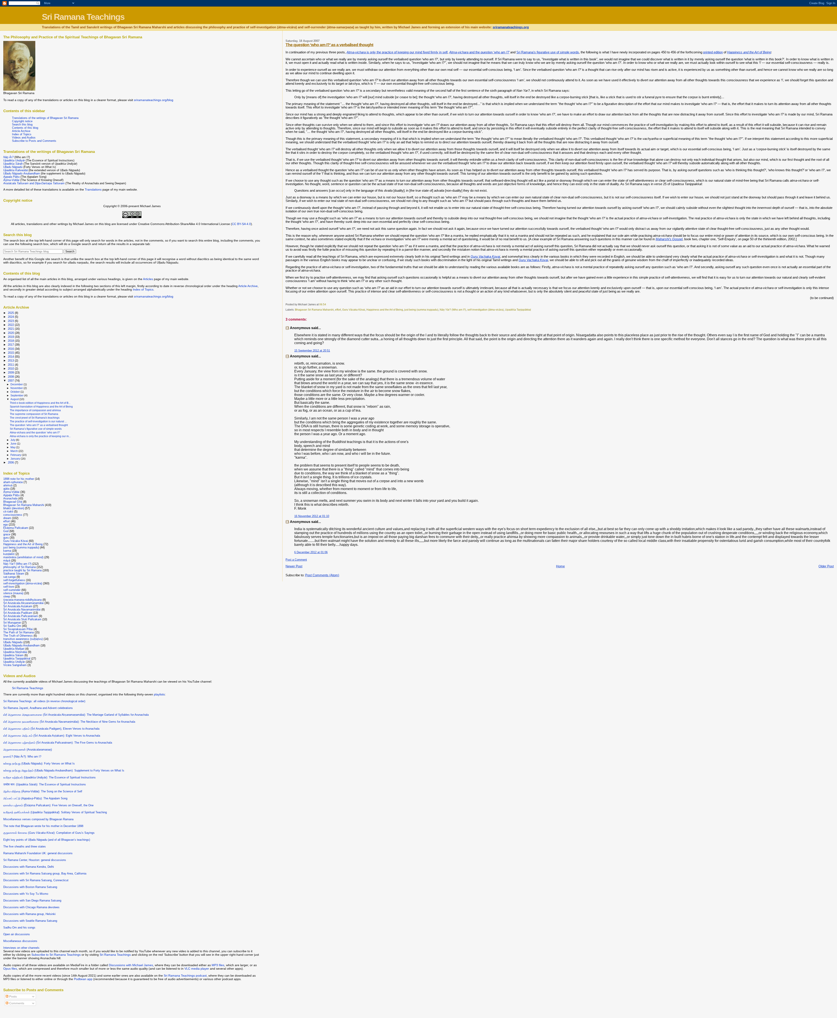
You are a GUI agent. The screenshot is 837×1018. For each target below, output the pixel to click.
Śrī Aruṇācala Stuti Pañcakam (22, 619)
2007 (11, 380)
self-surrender (11, 590)
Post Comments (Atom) (322, 575)
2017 (11, 344)
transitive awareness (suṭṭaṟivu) (23, 639)
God (6, 531)
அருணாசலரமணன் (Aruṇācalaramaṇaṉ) (27, 749)
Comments (16, 1003)
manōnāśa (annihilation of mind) (23, 557)
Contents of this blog (25, 127)
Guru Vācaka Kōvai (353, 309)
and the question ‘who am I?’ (479, 52)
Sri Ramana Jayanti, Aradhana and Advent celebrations (38, 708)
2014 (11, 356)
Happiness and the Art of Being (384, 309)
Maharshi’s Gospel (669, 239)
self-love (8, 586)
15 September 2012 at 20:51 (312, 350)
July (13, 439)
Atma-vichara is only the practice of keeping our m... (40, 436)
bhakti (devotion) (13, 508)
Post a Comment (296, 559)
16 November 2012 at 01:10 (311, 516)
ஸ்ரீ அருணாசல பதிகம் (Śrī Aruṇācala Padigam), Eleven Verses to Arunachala (51, 728)
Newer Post (294, 566)
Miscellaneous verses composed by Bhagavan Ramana (38, 819)
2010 (11, 368)
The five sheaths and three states (24, 846)
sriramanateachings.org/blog (153, 100)
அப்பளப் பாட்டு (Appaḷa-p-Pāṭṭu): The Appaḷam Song (35, 798)
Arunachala (10, 498)
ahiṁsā (7, 485)
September (17, 395)
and (34, 183)
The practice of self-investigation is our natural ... (38, 421)
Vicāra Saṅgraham (15, 665)
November (17, 388)
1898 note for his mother (18, 478)
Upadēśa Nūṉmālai (15, 652)
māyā (6, 560)
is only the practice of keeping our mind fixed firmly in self (397, 52)
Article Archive (21, 131)
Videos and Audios (24, 137)
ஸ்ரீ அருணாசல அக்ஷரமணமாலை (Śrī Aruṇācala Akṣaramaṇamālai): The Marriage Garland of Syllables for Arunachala (76, 714)
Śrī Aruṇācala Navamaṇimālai (22, 609)
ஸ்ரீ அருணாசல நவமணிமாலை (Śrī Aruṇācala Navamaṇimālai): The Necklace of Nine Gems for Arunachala (69, 721)
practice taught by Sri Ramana (22, 570)
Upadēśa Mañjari (13, 648)
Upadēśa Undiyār (14, 661)
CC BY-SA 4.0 (241, 224)
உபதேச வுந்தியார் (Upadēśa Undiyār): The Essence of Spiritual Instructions (49, 777)
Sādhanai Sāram (13, 573)
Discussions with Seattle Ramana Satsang (30, 920)
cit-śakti (8, 511)
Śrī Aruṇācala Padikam (17, 612)
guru (6, 537)
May (13, 447)
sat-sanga (9, 576)
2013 (11, 360)
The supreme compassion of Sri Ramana (34, 414)
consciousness (12, 514)
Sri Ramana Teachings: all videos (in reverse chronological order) (44, 701)
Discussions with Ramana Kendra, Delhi (28, 866)
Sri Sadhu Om (12, 625)
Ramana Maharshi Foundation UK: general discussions (38, 853)
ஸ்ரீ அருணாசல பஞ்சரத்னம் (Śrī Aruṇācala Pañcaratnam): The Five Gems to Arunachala (57, 742)
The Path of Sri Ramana (18, 632)
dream (7, 518)
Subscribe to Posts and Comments (34, 140)
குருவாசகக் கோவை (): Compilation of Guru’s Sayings (49, 832)
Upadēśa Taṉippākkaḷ (518, 309)
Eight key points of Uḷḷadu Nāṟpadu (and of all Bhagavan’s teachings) (46, 839)
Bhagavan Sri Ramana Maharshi (314, 309)
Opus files (10, 968)
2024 (11, 316)
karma (7, 550)
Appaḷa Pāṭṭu (11, 495)
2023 (11, 321)
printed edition (713, 52)
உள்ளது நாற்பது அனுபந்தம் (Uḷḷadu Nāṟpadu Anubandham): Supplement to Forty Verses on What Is (63, 770)
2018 (11, 340)
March (14, 451)
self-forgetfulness (14, 580)
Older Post (826, 566)
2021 (11, 328)
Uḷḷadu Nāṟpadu (12, 642)
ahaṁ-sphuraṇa (13, 482)
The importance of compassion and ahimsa (35, 410)
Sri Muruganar (12, 622)
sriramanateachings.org (511, 27)
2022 (11, 324)
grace (6, 534)
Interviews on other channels (21, 947)
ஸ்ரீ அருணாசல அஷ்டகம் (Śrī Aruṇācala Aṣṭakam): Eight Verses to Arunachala (51, 735)
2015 (11, 352)
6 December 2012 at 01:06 (311, 552)
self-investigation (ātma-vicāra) (485, 309)
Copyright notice (22, 121)
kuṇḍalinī (9, 554)
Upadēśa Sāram (13, 655)
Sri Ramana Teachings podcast (185, 975)
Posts (12, 996)
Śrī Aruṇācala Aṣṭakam (17, 606)
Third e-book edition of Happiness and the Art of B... (40, 402)
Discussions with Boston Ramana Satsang (30, 887)
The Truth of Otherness (18, 635)
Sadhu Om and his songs (19, 927)
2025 (11, 313)
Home (560, 566)
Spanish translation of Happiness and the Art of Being (41, 406)
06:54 (322, 304)
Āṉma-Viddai (11, 492)
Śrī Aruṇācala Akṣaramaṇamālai (23, 603)
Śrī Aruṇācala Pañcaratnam (20, 616)
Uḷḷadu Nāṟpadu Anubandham (21, 645)
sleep (6, 596)
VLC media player (196, 968)
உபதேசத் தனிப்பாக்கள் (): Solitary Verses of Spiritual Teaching (55, 812)
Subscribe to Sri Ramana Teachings (56, 954)
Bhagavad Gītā (12, 501)
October (15, 391)
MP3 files (218, 965)
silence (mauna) (13, 593)
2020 (11, 333)
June (13, 443)
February (16, 455)
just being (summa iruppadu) (421, 309)
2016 (11, 348)
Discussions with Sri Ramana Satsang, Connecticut (35, 880)
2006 (11, 462)
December (17, 384)
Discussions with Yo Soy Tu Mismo (25, 893)
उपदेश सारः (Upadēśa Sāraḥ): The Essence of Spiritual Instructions (44, 784)
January (15, 458)
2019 (11, 336)
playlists (159, 694)
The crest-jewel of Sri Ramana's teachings (35, 417)
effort (338, 309)
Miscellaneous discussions (20, 941)
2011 (11, 364)
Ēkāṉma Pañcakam (15, 527)
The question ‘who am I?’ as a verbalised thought (329, 44)
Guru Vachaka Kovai (485, 256)
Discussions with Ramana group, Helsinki (29, 914)
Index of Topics (21, 134)
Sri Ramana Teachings (83, 17)
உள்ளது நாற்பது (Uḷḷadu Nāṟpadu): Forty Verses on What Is (39, 763)
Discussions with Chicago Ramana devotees (31, 907)
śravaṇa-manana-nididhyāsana (22, 599)
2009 (11, 372)
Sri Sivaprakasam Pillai (18, 629)
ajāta (6, 488)
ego (5, 524)
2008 (11, 376)
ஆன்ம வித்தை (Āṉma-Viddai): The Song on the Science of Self (42, 791)
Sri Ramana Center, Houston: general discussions (34, 860)
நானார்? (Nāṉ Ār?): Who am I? (22, 756)
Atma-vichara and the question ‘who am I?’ (35, 432)
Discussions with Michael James (131, 965)
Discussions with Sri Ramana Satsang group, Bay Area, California (44, 873)
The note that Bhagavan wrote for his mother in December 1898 (43, 826)
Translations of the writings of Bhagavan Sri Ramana (45, 118)
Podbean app (83, 979)
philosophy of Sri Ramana (19, 567)
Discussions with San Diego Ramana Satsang (32, 900)
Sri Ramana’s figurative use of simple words (547, 52)
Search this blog (22, 124)
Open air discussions (16, 934)
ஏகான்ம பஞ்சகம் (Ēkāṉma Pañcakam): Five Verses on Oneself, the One (48, 805)
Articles (148, 279)
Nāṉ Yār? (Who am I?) (453, 309)
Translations (93, 189)
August (14, 399)
